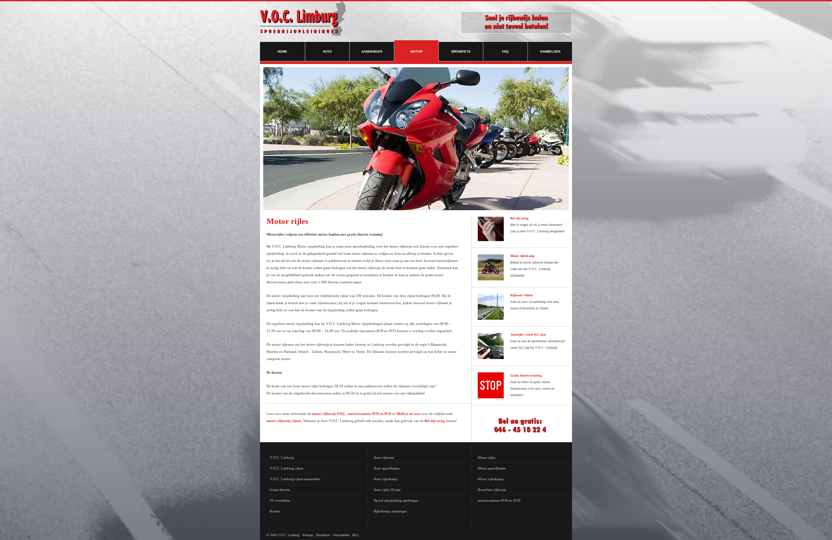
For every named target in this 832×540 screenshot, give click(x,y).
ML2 (355, 535)
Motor (416, 51)
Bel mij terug (434, 421)
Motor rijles (486, 457)
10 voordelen (280, 500)
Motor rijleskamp (522, 256)
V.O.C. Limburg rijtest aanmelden (295, 479)
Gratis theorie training (526, 375)
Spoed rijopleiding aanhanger (396, 500)
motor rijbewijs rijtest (283, 421)
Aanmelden (550, 51)
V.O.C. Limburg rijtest (286, 468)
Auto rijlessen (384, 457)
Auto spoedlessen (387, 468)
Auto (327, 51)
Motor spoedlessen (492, 468)
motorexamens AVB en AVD (369, 414)
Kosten (275, 511)
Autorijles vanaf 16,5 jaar (528, 334)
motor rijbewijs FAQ (328, 414)
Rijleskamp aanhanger (390, 511)
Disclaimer (323, 535)
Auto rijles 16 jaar (387, 490)
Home (282, 51)
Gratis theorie (280, 490)
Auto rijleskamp (386, 479)
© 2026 (271, 535)
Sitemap (307, 535)
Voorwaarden (341, 535)
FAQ (505, 51)
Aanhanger (371, 51)
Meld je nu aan (408, 414)
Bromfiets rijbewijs (492, 490)
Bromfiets (461, 51)
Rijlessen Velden (521, 295)
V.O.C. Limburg (282, 457)
